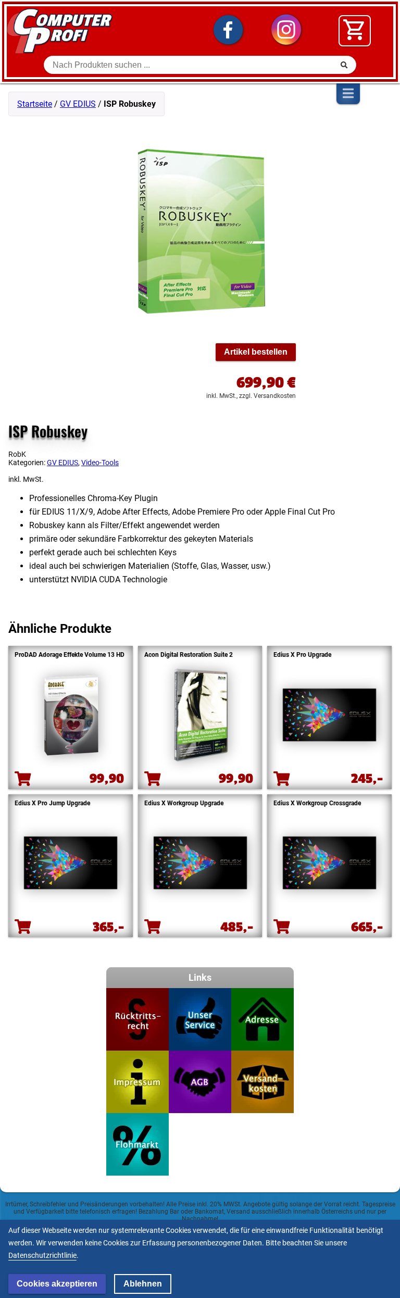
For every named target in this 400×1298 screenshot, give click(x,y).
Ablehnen (142, 1283)
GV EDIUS (78, 104)
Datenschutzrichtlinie (42, 1255)
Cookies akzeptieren (57, 1283)
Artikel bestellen (256, 351)
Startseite (34, 104)
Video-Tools (100, 462)
